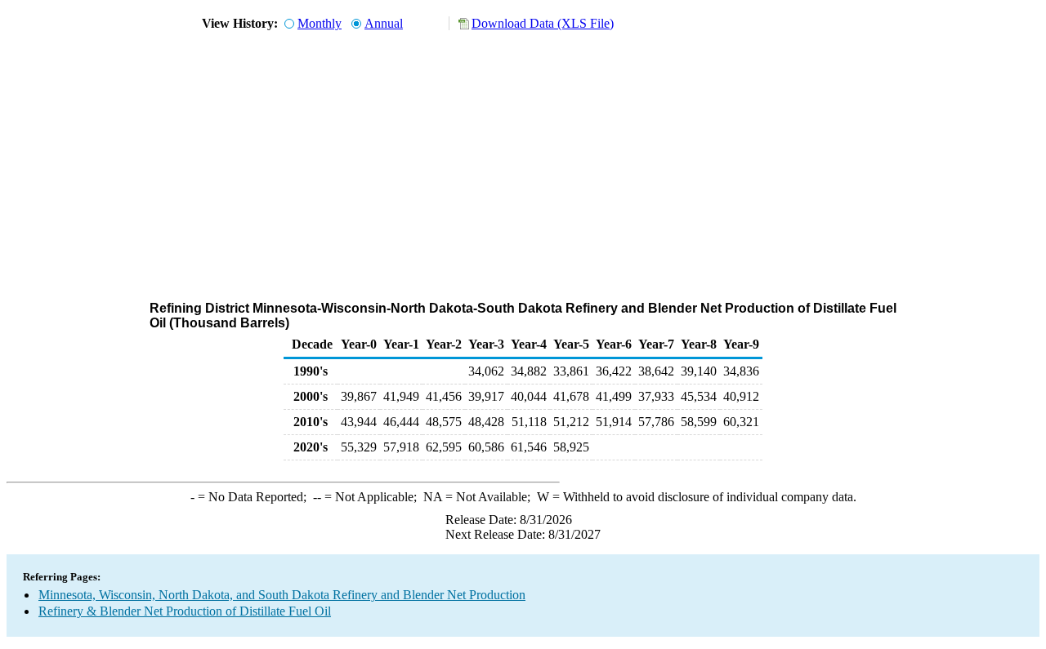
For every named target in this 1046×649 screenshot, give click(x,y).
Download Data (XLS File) (543, 23)
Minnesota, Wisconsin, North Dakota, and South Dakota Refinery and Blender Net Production (281, 595)
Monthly (319, 23)
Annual (383, 23)
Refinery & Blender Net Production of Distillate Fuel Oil (184, 611)
